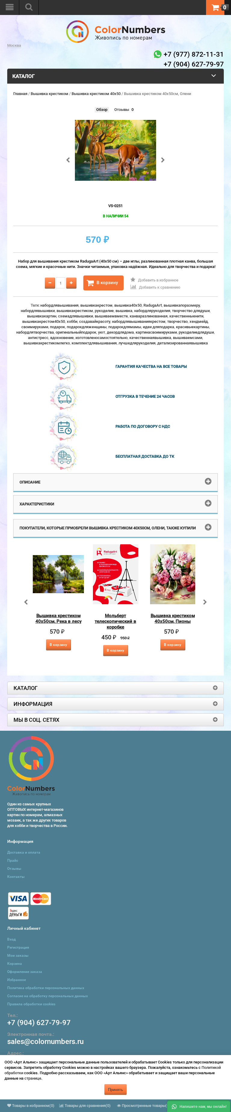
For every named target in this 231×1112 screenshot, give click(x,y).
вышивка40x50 (128, 305)
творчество (177, 321)
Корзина (14, 964)
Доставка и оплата (23, 852)
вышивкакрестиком (75, 310)
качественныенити (186, 316)
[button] (198, 1106)
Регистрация (18, 947)
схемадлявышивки (75, 316)
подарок (57, 327)
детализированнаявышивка (182, 343)
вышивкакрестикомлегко (46, 343)
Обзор (101, 109)
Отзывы (121, 109)
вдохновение (62, 337)
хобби (72, 321)
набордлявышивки (38, 310)
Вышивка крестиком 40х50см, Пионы (173, 618)
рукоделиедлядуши (196, 332)
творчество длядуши (191, 310)
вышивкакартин (41, 316)
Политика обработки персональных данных (45, 988)
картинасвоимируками (156, 332)
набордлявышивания (59, 305)
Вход (11, 939)
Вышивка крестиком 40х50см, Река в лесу (58, 618)
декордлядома (120, 332)
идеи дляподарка (158, 327)
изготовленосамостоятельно (101, 337)
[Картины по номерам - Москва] (115, 23)
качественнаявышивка (150, 337)
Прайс (12, 860)
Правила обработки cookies (31, 1004)
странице (32, 1078)
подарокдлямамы (124, 327)
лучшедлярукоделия (137, 343)
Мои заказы (18, 955)
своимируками (34, 327)
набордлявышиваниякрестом (138, 321)
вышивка (124, 310)
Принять (115, 1089)
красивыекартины (192, 327)
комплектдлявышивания (94, 343)
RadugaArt (152, 305)
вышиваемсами (187, 337)
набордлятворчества (35, 332)
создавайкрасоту (94, 321)
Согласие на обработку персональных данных (47, 996)
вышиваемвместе (111, 316)
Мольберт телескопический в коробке (115, 621)
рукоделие (104, 310)
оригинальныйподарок (76, 332)
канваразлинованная (149, 316)
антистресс (38, 337)
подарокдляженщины (86, 327)
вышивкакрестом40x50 (43, 321)
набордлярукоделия (152, 310)
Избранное (16, 980)
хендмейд (198, 321)
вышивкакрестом (96, 305)
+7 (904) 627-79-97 (39, 1022)
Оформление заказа (24, 972)
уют (101, 332)
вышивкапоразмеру (182, 305)
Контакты (16, 877)
